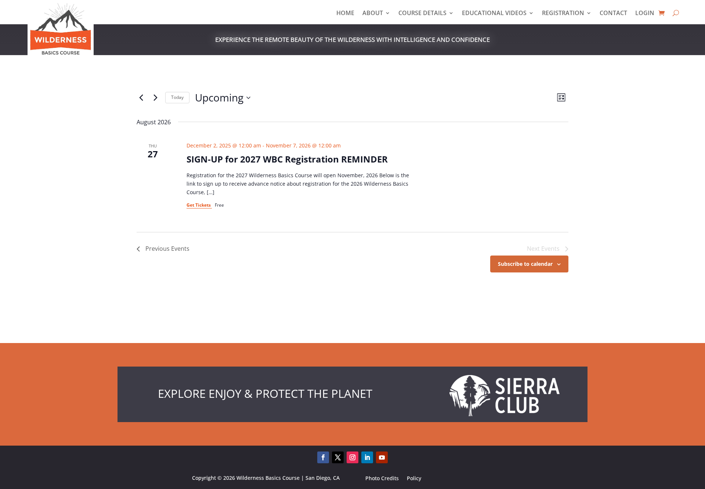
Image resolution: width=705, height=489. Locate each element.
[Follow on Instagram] (352, 457)
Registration (563, 13)
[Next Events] (155, 97)
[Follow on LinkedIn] (367, 457)
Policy (414, 479)
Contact (613, 13)
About (372, 13)
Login (644, 13)
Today (177, 97)
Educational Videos (494, 13)
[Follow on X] (338, 457)
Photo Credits (382, 479)
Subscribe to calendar (525, 263)
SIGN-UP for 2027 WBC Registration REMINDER (287, 159)
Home (345, 13)
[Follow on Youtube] (382, 457)
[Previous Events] (141, 97)
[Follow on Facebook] (323, 457)
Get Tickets (199, 205)
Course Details (422, 13)
